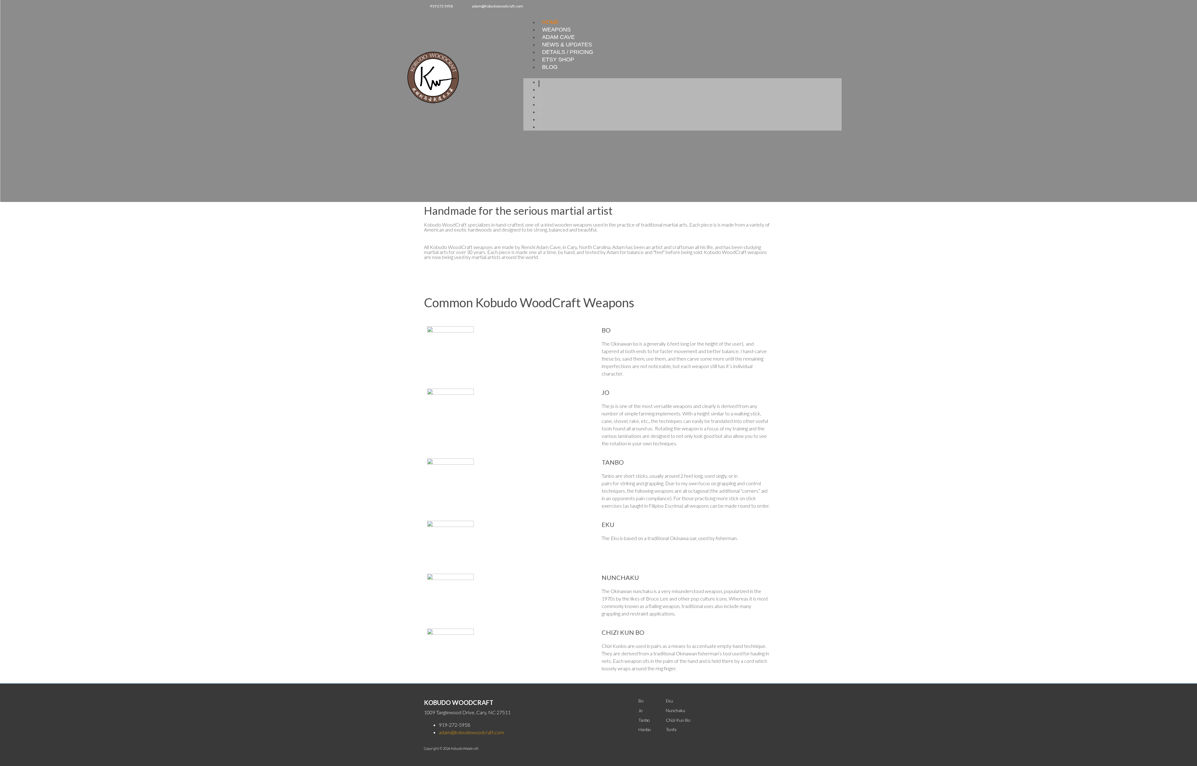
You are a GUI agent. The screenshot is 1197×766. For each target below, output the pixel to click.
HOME (550, 22)
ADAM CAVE (558, 37)
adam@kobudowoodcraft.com (471, 732)
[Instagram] (758, 6)
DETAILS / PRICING (567, 52)
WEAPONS (556, 29)
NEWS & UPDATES (567, 44)
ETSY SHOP (558, 59)
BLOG (550, 67)
